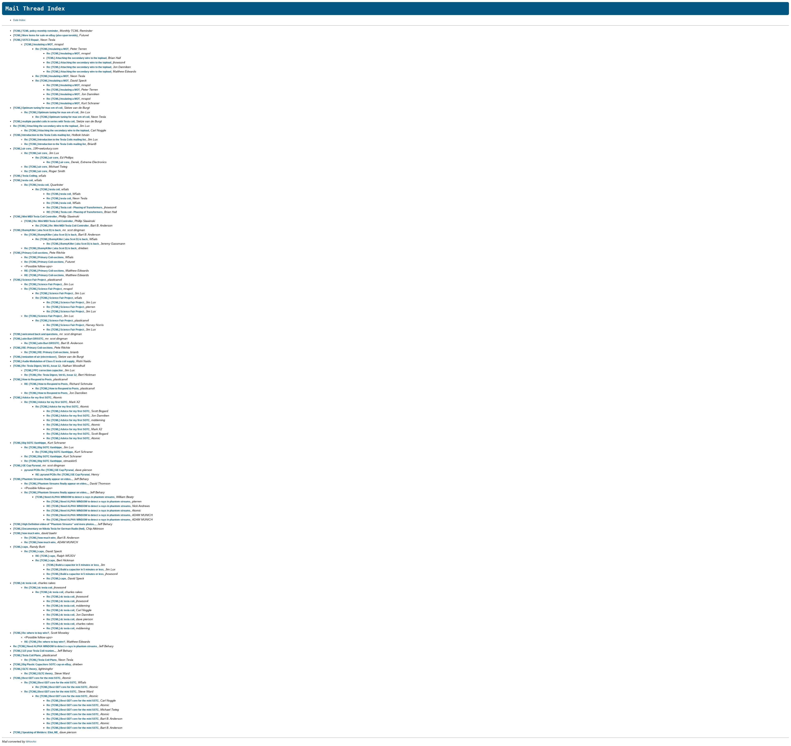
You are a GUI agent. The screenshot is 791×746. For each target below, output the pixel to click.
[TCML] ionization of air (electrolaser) (34, 356)
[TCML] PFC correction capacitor (43, 370)
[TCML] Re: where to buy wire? (31, 633)
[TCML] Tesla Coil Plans (27, 655)
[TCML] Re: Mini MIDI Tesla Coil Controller (48, 221)
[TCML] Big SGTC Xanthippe (29, 442)
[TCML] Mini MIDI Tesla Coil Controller (35, 216)
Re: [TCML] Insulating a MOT (52, 49)
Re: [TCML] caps (34, 551)
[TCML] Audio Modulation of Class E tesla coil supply (44, 361)
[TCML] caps (20, 546)
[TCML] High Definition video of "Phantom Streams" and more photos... (54, 524)
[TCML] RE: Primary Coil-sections (33, 347)
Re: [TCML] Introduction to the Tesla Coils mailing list (55, 139)
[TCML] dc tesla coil (24, 583)
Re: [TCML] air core (35, 153)
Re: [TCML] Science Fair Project (43, 284)
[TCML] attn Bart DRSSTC (28, 338)
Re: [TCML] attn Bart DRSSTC (41, 343)
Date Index (19, 20)
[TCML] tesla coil (23, 180)
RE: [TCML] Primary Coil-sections (44, 270)
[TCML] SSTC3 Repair (26, 40)
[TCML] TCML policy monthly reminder (35, 30)
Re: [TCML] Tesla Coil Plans (40, 659)
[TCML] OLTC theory (25, 669)
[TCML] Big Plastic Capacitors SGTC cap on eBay (42, 664)
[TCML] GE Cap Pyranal (27, 465)
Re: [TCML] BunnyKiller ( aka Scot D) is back (50, 234)
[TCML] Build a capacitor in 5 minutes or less (73, 565)
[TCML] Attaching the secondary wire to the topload (76, 58)
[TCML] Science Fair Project (29, 279)
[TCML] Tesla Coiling (25, 175)
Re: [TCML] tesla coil (36, 184)
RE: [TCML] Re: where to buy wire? (44, 641)
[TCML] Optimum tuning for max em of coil (37, 107)
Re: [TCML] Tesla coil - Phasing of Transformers (74, 207)
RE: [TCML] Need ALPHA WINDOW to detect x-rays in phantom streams (89, 506)
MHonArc (31, 741)
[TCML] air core (22, 148)
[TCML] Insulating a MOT (38, 44)
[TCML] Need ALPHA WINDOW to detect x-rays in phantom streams (75, 497)
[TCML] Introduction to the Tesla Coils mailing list (41, 135)
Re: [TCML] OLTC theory (38, 673)
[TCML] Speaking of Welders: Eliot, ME (35, 732)
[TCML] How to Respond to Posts (32, 379)
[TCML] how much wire (26, 533)
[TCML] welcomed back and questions (35, 334)
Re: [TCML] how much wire (40, 537)
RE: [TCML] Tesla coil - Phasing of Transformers (75, 212)
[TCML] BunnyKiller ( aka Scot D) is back (37, 230)
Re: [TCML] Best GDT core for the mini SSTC (50, 682)
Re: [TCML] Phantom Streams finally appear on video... (56, 483)
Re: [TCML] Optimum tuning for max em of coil (51, 112)
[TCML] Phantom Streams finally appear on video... (42, 479)
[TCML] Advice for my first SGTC (32, 397)
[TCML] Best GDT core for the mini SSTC (37, 678)
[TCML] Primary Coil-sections (30, 252)
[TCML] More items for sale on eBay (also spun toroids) (45, 35)
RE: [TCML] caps (45, 556)
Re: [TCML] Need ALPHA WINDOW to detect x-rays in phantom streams (88, 501)
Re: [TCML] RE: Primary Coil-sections (46, 352)
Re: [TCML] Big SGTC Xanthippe (43, 447)
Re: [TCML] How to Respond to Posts (57, 388)
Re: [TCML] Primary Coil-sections (44, 257)
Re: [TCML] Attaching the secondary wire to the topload (79, 62)
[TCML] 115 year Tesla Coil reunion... (34, 650)
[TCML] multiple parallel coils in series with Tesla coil (44, 121)
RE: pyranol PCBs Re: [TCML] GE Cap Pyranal (62, 474)
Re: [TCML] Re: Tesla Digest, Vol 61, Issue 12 (50, 375)
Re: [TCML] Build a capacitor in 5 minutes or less (75, 569)
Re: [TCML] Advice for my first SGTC (45, 402)
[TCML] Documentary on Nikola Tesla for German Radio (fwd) (48, 528)
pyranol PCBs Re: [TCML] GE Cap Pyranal (49, 470)
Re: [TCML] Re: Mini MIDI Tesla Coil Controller (62, 225)
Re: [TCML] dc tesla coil (38, 587)
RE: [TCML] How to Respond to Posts (46, 384)
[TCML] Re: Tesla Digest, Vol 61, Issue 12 (37, 365)
